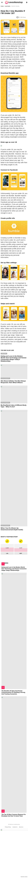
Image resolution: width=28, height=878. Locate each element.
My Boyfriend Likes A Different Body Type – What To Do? (13, 406)
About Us (21, 827)
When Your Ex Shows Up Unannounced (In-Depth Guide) (12, 528)
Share (2, 22)
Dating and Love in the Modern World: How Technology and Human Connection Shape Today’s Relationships (13, 358)
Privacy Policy (8, 827)
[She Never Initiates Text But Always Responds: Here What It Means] (14, 371)
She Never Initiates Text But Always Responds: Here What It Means (13, 381)
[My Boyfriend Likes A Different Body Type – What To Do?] (14, 394)
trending (4, 353)
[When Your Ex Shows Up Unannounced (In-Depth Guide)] (14, 468)
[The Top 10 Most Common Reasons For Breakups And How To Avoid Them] (14, 754)
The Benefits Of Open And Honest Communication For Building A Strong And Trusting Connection (13, 692)
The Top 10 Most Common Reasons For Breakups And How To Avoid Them (13, 815)
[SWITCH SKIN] (26, 2)
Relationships (5, 378)
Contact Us (14, 827)
